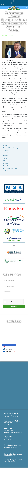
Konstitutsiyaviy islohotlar (10, 168)
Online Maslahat (22, 3)
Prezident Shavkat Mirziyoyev (11, 148)
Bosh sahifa (4, 35)
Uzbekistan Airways (6, 328)
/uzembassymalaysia (10, 455)
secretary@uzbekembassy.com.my (13, 432)
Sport (4, 160)
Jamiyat (5, 153)
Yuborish (14, 306)
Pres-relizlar (6, 166)
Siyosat (5, 145)
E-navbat (16, 1)
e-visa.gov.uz (23, 1)
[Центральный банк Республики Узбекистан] (9, 348)
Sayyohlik (5, 163)
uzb (2, 1)
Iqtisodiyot (6, 150)
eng (5, 1)
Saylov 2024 (6, 171)
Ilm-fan (5, 158)
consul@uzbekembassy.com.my (12, 440)
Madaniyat (6, 155)
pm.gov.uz (14, 3)
